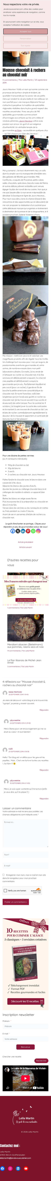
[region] (25, 25)
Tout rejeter (25, 45)
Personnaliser (25, 38)
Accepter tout (25, 31)
